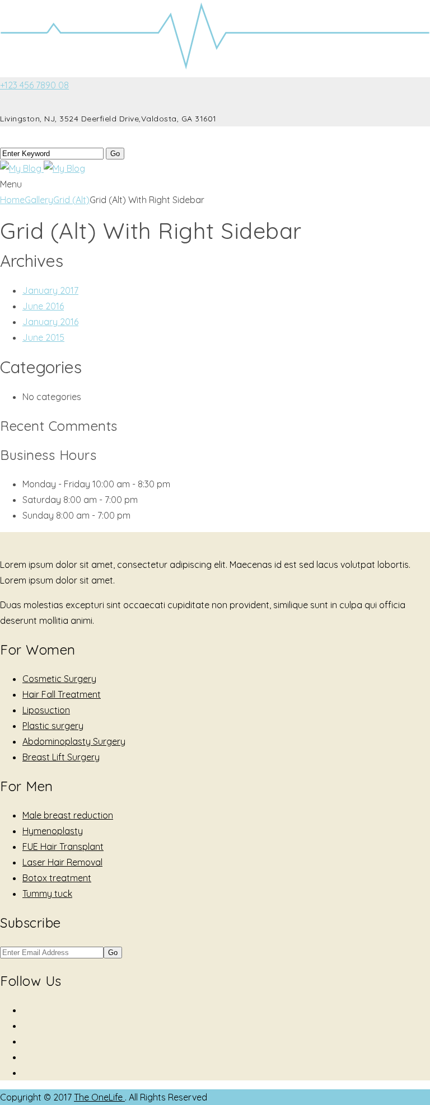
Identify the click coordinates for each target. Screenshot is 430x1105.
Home (12, 199)
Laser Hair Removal (62, 862)
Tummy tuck (47, 893)
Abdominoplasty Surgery (73, 741)
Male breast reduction (67, 815)
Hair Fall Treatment (61, 694)
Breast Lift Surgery (61, 757)
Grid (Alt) (71, 199)
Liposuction (46, 710)
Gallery (39, 199)
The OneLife (99, 1097)
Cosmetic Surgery (59, 678)
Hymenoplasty (52, 830)
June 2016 (43, 306)
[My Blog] (42, 168)
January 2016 (50, 321)
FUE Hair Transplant (63, 846)
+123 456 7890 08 (34, 85)
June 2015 (43, 337)
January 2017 (50, 290)
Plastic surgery (52, 725)
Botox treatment (56, 877)
